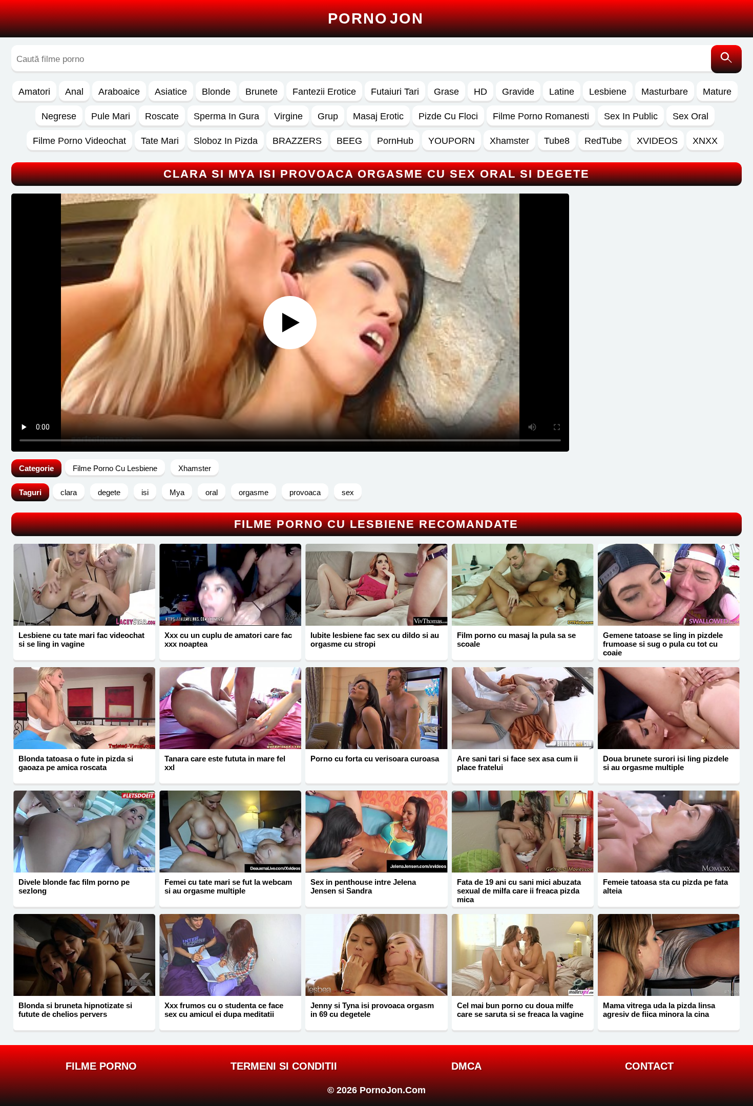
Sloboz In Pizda (226, 141)
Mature (717, 92)
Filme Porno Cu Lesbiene (115, 468)
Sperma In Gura (226, 116)
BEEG (349, 141)
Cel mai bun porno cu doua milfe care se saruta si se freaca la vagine (520, 1009)
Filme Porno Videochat (79, 141)
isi (145, 492)
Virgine (288, 116)
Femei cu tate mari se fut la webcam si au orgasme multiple (228, 886)
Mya (177, 492)
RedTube (603, 141)
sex (348, 492)
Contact (649, 1066)
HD (480, 92)
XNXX (705, 141)
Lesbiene (607, 92)
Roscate (162, 116)
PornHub (395, 141)
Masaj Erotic (378, 116)
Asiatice (171, 92)
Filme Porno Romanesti (541, 116)
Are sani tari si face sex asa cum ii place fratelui (517, 763)
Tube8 (557, 141)
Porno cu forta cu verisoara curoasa (374, 758)
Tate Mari (160, 141)
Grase (446, 92)
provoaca (305, 492)
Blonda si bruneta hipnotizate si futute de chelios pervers (75, 1009)
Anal (74, 92)
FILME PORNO (101, 1066)
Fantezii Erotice (324, 92)
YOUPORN (451, 141)
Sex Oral (690, 116)
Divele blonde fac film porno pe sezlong (74, 886)
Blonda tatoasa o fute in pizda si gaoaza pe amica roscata (75, 763)
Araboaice (119, 92)
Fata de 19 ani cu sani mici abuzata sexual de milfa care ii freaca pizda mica (519, 891)
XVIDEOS (657, 141)
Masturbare (664, 92)
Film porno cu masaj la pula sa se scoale (516, 639)
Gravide (518, 92)
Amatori (34, 92)
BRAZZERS (297, 141)
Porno (376, 18)
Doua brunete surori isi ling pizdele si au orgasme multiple (665, 763)
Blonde (216, 92)
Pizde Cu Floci (448, 116)
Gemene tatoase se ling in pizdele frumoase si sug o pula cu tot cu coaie (663, 644)
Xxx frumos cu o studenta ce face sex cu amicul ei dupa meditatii (223, 1009)
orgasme (253, 492)
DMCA (466, 1066)
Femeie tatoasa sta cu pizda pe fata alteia (665, 886)
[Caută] (726, 59)
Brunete (261, 92)
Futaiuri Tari (395, 92)
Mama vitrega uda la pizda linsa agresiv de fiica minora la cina (659, 1009)
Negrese (58, 116)
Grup (328, 116)
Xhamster (509, 141)
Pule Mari (110, 116)
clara (68, 492)
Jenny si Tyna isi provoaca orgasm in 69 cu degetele (372, 1009)
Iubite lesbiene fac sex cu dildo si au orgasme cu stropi (374, 639)
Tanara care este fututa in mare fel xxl (224, 763)
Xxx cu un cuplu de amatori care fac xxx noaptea (228, 639)
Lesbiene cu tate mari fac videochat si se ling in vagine (81, 639)
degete (109, 492)
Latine (561, 92)
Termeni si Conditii (284, 1066)
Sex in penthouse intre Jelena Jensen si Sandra (363, 886)
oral (211, 492)
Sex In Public (631, 116)
